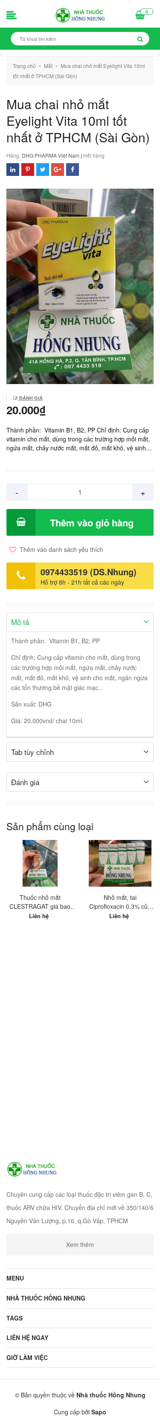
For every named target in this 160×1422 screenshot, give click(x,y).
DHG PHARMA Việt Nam (50, 155)
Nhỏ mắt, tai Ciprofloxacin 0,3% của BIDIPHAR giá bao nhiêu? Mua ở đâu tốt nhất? (120, 902)
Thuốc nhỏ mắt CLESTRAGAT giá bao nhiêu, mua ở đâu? (39, 902)
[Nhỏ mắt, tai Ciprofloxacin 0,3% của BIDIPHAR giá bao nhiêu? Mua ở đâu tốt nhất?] (120, 863)
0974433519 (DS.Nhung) (89, 571)
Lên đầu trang (80, 1408)
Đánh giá (30, 398)
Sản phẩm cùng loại (49, 826)
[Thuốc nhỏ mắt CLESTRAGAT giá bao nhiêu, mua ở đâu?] (40, 863)
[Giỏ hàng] (140, 16)
